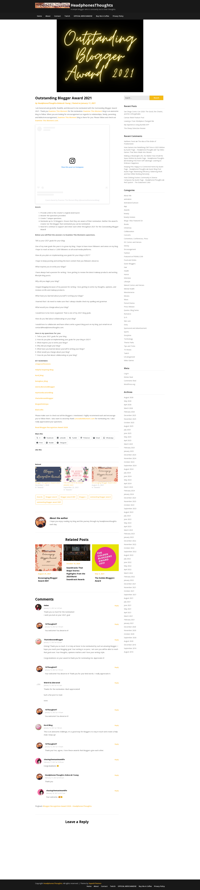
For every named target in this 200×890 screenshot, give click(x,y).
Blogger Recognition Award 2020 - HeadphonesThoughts (67, 806)
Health (126, 271)
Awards (39, 497)
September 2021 (130, 594)
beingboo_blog (41, 381)
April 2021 (127, 612)
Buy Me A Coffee (102, 16)
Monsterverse (129, 292)
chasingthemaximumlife (54, 759)
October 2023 (129, 505)
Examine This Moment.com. (47, 120)
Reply (117, 606)
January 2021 (129, 623)
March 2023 (128, 530)
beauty (126, 213)
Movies (126, 296)
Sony (126, 324)
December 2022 (130, 541)
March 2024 (128, 487)
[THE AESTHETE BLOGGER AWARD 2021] (77, 474)
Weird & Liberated (52, 682)
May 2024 (127, 480)
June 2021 (127, 605)
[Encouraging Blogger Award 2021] (105, 474)
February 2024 (129, 491)
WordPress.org (129, 384)
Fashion (127, 253)
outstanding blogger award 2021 (49, 502)
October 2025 (129, 422)
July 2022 (127, 559)
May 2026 (127, 401)
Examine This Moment (58, 111)
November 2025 (130, 419)
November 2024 (130, 458)
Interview (127, 278)
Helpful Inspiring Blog (44, 369)
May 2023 (127, 523)
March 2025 (128, 444)
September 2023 (130, 508)
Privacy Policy (118, 16)
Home (39, 16)
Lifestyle (127, 281)
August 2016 (128, 652)
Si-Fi (125, 317)
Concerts (127, 235)
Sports (126, 332)
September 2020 (130, 637)
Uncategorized (129, 357)
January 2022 (129, 580)
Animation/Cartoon (131, 203)
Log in (126, 373)
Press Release (129, 307)
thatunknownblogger (44, 398)
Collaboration (129, 231)
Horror (126, 274)
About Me (127, 195)
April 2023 (127, 526)
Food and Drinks (130, 260)
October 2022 (129, 548)
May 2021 (127, 609)
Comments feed (130, 381)
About (47, 16)
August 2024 (128, 469)
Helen (46, 605)
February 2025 (129, 448)
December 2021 (130, 584)
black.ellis (39, 409)
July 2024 (127, 473)
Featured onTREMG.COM (133, 256)
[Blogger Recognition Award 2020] (48, 474)
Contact (57, 16)
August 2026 (128, 397)
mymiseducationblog (44, 392)
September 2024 (130, 465)
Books (126, 224)
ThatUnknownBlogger (53, 639)
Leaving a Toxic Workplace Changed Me (139, 121)
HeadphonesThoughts (92, 5)
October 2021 (129, 591)
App (125, 206)
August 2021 (128, 598)
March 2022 (128, 573)
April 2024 (127, 483)
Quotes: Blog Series (131, 310)
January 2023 (129, 537)
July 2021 (127, 602)
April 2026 (127, 404)
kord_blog (39, 375)
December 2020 (130, 627)
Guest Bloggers (130, 264)
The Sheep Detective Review (134, 128)
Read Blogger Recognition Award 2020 (51, 427)
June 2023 (127, 519)
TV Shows (127, 350)
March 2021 (128, 616)
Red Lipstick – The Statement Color (137, 182)
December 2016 (130, 645)
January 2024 (129, 494)
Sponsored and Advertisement (135, 328)
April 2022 (127, 569)
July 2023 (127, 516)
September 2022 (130, 551)
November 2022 (130, 544)
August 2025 (128, 426)
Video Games (129, 360)
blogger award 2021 (68, 497)
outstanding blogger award (100, 497)
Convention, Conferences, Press (136, 238)
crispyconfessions (43, 364)
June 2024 (127, 476)
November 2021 (130, 587)
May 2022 (127, 566)
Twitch (67, 16)
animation (127, 199)
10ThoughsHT (51, 624)
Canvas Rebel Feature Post (134, 117)
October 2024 (129, 462)
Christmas (127, 228)
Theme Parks (129, 342)
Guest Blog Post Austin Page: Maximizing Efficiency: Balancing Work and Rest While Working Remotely (143, 171)
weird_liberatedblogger (45, 387)
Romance (127, 314)
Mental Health (129, 289)
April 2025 (127, 440)
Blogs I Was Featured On (133, 221)
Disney (126, 246)
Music (126, 299)
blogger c (82, 497)
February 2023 (129, 534)
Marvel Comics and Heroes (134, 285)
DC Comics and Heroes (132, 242)
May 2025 (127, 437)
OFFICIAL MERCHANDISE (83, 16)
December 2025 (130, 415)
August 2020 (128, 641)
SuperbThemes (95, 883)
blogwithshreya (41, 404)
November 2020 (130, 630)
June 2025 (127, 433)
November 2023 (130, 501)
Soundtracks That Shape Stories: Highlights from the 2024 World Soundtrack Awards (75, 574)
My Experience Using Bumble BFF (136, 125)
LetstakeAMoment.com (85, 418)
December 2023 (130, 498)
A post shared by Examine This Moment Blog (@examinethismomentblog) (72, 200)
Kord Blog (48, 725)
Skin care (127, 321)
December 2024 (130, 455)
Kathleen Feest (129, 141)
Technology (128, 339)
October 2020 (129, 634)
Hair (125, 267)
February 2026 (129, 412)
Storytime (127, 335)
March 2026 (128, 408)
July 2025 (127, 430)
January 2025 (129, 451)
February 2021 (129, 620)
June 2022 (127, 562)
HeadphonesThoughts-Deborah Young (54, 103)
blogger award (51, 497)
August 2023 (128, 512)
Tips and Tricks (129, 346)
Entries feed (128, 377)
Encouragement (130, 249)
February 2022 (129, 577)
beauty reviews (129, 217)
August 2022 (128, 555)
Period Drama (129, 303)
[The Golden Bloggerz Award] (105, 557)
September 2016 (130, 648)
